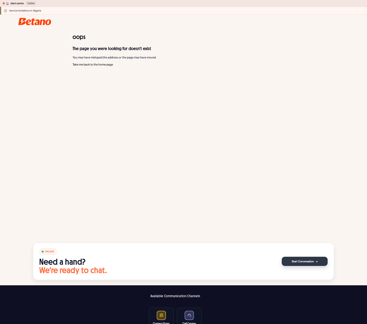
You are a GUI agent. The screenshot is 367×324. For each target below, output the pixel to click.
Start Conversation (305, 261)
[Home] (34, 21)
